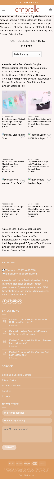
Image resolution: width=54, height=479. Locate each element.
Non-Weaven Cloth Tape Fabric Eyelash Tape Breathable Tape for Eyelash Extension (13, 210)
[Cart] (50, 10)
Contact (6, 396)
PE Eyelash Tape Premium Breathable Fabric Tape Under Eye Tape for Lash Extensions (40, 210)
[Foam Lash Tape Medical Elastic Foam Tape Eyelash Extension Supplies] (14, 145)
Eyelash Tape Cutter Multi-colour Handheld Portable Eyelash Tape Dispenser (40, 121)
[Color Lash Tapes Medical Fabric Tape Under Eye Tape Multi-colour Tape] (14, 102)
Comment (13, 346)
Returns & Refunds (11, 385)
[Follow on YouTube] (19, 301)
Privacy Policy (9, 380)
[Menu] (3, 9)
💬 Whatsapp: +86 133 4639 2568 (19, 270)
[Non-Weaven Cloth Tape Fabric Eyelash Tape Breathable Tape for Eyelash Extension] (14, 190)
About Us (6, 391)
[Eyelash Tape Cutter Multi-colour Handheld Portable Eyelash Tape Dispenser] (40, 102)
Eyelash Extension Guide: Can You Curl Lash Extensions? (29, 353)
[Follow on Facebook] (4, 301)
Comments (13, 325)
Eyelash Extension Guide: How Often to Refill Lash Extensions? (28, 320)
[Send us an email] (14, 301)
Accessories (26, 41)
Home (12, 41)
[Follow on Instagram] (9, 301)
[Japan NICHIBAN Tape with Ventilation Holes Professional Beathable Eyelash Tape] (40, 145)
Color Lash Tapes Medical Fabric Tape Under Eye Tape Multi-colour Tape (13, 121)
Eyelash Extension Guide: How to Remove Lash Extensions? (30, 341)
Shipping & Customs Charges (16, 375)
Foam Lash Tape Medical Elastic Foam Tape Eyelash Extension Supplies (13, 165)
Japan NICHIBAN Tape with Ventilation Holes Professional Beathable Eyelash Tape (38, 165)
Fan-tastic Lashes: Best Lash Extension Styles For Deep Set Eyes (28, 332)
